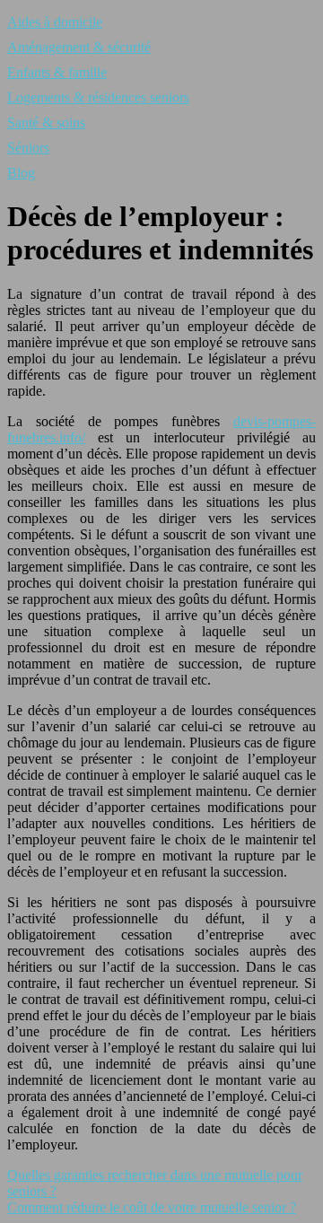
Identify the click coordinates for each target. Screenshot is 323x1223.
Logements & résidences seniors (98, 97)
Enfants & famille (57, 72)
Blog (21, 172)
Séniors (28, 147)
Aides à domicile (54, 22)
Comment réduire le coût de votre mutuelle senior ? (151, 1207)
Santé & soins (46, 122)
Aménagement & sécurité (79, 47)
